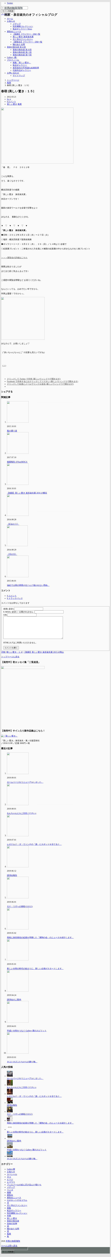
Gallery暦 (11, 1169)
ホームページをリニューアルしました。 (25, 782)
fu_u (9, 99)
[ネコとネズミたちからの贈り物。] (10, 1156)
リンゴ (10, 1190)
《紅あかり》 (13, 524)
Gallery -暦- (12, 57)
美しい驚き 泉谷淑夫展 (23, 37)
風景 (20, 104)
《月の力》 (12, 554)
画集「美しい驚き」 (22, 63)
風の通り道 (12, 431)
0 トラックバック (15, 598)
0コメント (11, 102)
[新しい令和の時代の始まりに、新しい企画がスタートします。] (10, 1129)
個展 (9, 1192)
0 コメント (12, 596)
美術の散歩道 (13, 1221)
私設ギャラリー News (22, 29)
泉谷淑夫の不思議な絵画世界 (26, 68)
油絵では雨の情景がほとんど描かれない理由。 (28, 585)
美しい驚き (12, 104)
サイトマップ (19, 75)
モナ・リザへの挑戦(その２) (20, 906)
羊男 (9, 1216)
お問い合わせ (13, 73)
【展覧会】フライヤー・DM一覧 (27, 42)
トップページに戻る (10, 657)
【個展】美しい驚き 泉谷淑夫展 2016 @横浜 (27, 493)
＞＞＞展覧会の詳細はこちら (14, 258)
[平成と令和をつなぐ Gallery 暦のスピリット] (10, 1147)
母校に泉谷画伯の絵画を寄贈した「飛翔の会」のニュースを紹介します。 (40, 937)
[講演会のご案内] (10, 1138)
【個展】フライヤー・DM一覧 (26, 34)
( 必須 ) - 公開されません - (19, 612)
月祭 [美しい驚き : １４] (12, 652)
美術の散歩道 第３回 (22, 50)
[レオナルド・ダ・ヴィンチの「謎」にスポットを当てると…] (10, 1094)
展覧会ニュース (14, 31)
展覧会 (10, 1195)
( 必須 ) (8, 609)
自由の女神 (12, 1223)
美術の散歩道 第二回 (22, 52)
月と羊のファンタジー (23, 39)
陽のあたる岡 (19, 44)
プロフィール (13, 60)
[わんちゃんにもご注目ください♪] (10, 1085)
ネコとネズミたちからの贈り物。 (22, 1062)
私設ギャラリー (20, 65)
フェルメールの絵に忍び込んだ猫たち (24, 1185)
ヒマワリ (11, 1182)
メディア (17, 24)
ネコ (9, 1177)
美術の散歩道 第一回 (22, 55)
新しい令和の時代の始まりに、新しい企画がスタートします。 (35, 968)
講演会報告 (12, 875)
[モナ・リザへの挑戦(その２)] (10, 1112)
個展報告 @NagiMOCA (17, 462)
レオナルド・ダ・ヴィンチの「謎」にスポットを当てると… (34, 844)
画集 (9, 1208)
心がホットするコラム (17, 1200)
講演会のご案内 (14, 1000)
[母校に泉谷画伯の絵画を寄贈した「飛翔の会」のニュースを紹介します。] (10, 1121)
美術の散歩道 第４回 (16, 47)
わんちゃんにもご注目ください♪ (21, 813)
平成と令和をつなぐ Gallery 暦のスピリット (27, 1031)
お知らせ (11, 21)
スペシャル (12, 1174)
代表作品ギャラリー (22, 70)
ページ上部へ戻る (9, 1246)
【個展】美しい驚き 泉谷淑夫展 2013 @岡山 (44, 652)
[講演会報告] (10, 1103)
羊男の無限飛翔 (13, 8)
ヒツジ (10, 1179)
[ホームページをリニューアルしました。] (10, 1076)
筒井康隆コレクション (23, 26)
